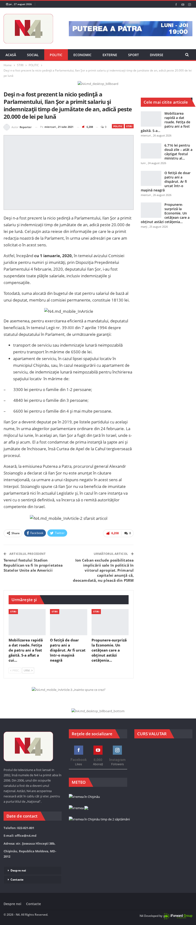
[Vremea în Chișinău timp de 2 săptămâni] (99, 819)
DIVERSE (156, 55)
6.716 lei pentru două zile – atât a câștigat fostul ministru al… (178, 151)
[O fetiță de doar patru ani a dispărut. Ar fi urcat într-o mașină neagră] (68, 622)
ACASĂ (10, 55)
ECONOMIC (82, 55)
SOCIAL (33, 55)
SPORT (133, 55)
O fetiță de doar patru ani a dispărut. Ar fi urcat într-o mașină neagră (166, 181)
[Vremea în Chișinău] (84, 797)
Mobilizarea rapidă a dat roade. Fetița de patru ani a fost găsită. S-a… (165, 122)
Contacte (17, 880)
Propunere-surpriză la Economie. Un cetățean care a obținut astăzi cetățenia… (165, 213)
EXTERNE (110, 55)
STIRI (129, 126)
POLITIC (56, 55)
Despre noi (18, 870)
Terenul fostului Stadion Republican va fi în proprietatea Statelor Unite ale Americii (33, 565)
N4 (141, 916)
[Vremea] (78, 808)
